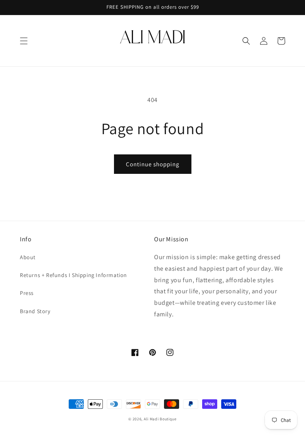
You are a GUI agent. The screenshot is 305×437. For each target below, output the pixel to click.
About (28, 257)
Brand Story (35, 311)
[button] (24, 41)
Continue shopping (153, 164)
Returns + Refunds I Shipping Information (73, 275)
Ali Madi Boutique (160, 419)
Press (27, 292)
